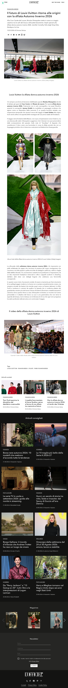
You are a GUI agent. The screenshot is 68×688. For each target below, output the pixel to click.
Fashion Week (12, 9)
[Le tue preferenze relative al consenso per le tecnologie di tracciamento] (2, 2)
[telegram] (24, 35)
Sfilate (30, 368)
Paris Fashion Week (41, 368)
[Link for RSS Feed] (41, 681)
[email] (8, 35)
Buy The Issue (56, 2)
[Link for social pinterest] (37, 681)
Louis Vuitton (12, 368)
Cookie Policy (42, 685)
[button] (64, 620)
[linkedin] (16, 35)
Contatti (23, 685)
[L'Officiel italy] (34, 2)
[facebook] (11, 35)
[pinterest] (13, 35)
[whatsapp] (21, 35)
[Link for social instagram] (34, 681)
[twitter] (19, 35)
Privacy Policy (35, 661)
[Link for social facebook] (30, 681)
